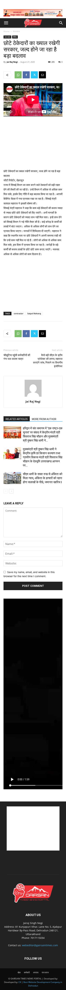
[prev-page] (6, 491)
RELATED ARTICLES (17, 419)
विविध (15, 37)
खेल (19, 972)
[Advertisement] (33, 143)
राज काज (16, 31)
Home (7, 31)
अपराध (35, 972)
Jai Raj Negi (12, 62)
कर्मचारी (27, 972)
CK (19, 982)
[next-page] (11, 491)
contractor (18, 313)
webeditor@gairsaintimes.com (40, 945)
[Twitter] (34, 74)
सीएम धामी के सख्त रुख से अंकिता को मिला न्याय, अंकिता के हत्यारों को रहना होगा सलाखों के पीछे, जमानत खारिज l (42, 478)
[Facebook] (26, 74)
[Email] (42, 74)
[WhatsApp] (18, 74)
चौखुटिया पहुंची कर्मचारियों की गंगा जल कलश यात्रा (17, 357)
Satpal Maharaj (34, 313)
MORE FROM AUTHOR (44, 419)
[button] (6, 23)
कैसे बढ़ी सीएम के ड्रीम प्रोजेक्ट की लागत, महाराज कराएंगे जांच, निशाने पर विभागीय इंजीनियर (47, 361)
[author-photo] (33, 396)
